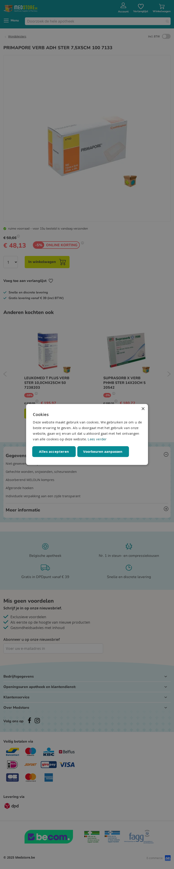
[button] (103, 451)
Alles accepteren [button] (54, 451)
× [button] (143, 409)
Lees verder (97, 439)
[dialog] (87, 434)
